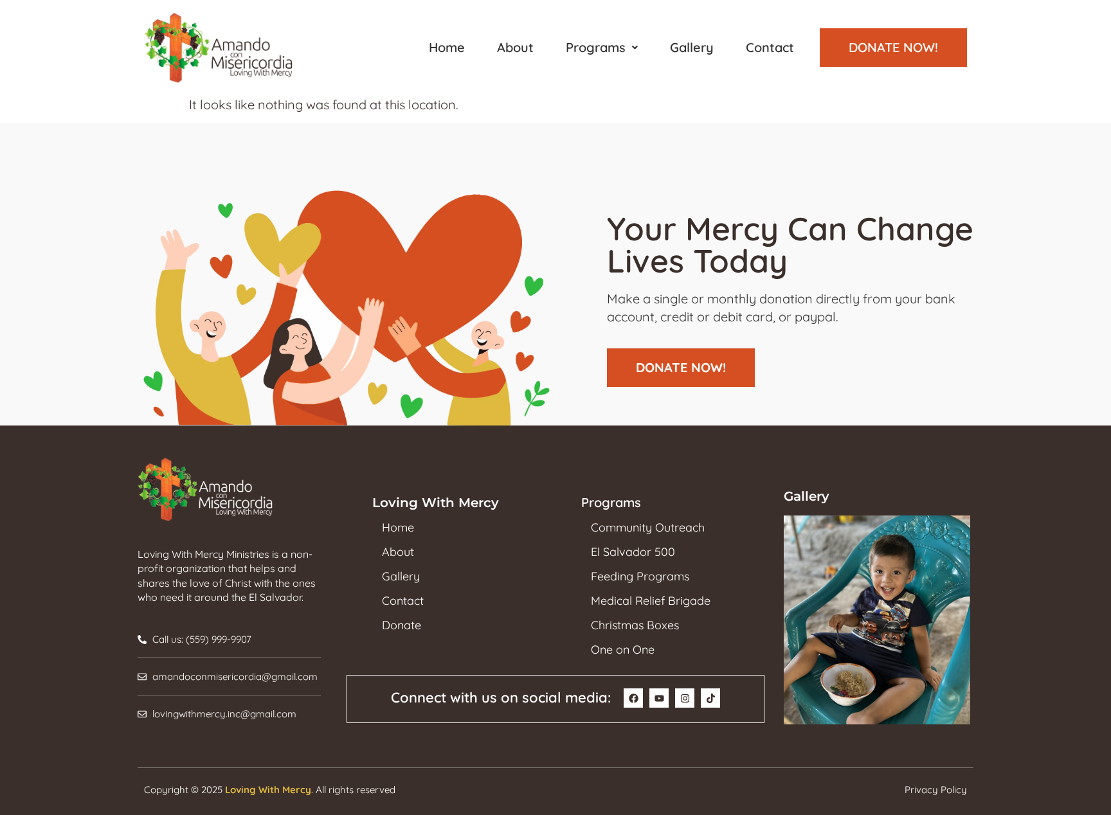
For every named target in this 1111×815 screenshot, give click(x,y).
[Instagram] (684, 698)
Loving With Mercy (268, 790)
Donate (401, 625)
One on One (623, 650)
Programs (596, 47)
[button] (602, 47)
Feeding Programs (640, 576)
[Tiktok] (710, 698)
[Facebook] (633, 698)
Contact (770, 47)
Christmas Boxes (635, 625)
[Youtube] (659, 698)
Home (447, 47)
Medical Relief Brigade (650, 601)
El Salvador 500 (633, 552)
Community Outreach (648, 527)
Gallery (692, 47)
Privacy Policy (936, 790)
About (515, 47)
